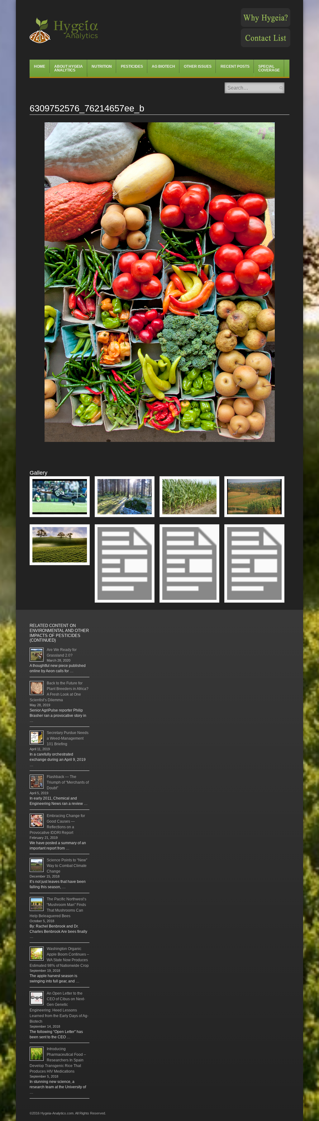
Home (39, 66)
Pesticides (132, 66)
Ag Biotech (163, 66)
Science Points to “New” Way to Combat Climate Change (67, 866)
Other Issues (198, 66)
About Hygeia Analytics (68, 68)
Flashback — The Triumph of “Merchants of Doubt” (68, 782)
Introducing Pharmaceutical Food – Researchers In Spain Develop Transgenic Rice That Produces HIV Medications (58, 1060)
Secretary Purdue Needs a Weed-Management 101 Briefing (67, 738)
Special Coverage (269, 68)
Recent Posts (235, 66)
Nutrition (102, 66)
